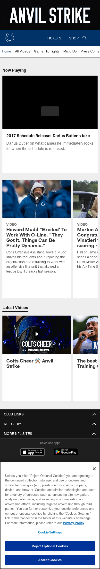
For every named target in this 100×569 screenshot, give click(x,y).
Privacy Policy (31, 523)
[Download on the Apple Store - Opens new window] (32, 452)
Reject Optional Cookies (50, 546)
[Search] (84, 38)
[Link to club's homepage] (10, 36)
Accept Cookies (50, 560)
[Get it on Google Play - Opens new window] (65, 454)
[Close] (94, 468)
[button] (50, 114)
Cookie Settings (50, 532)
